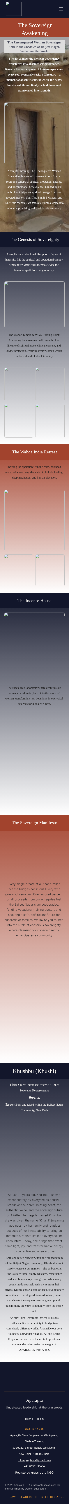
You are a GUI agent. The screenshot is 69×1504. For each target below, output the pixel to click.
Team (40, 1418)
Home (29, 1418)
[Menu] (61, 8)
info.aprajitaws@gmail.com (34, 1460)
